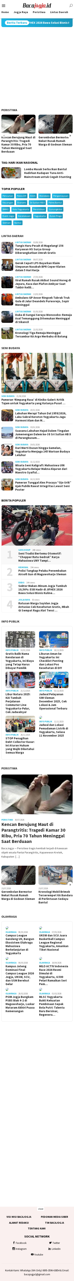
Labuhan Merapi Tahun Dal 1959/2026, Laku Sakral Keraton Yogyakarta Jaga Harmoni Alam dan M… (40, 417)
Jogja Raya (24, 599)
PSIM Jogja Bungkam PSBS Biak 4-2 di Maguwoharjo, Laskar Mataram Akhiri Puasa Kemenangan (20, 1004)
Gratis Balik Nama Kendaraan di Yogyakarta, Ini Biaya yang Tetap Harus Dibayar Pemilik (20, 661)
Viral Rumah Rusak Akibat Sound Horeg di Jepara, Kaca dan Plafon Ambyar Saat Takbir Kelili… (43, 284)
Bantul (17, 222)
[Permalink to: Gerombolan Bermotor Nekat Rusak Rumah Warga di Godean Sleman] (55, 124)
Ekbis (21, 582)
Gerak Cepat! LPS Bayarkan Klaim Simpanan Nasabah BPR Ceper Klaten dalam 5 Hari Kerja (40, 266)
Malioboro (44, 195)
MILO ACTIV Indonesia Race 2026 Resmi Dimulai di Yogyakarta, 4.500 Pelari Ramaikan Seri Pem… (53, 975)
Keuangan (8, 202)
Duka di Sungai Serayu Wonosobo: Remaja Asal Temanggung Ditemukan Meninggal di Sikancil (43, 318)
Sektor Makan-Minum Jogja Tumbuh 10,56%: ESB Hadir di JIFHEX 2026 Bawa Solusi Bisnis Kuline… (42, 589)
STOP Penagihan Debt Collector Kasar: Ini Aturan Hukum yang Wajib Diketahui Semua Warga (20, 745)
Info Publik (10, 621)
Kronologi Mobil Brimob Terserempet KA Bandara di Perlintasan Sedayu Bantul (55, 897)
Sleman (6, 222)
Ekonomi (21, 202)
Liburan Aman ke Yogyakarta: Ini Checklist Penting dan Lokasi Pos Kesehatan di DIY (51, 661)
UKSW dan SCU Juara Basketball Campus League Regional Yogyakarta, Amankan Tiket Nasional (53, 942)
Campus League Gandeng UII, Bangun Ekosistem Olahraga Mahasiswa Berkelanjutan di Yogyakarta (20, 944)
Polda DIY (21, 195)
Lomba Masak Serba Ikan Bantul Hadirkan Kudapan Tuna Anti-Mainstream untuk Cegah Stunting (47, 173)
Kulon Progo (56, 215)
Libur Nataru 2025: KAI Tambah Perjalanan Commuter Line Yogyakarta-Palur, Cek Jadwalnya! (18, 703)
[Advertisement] (37, 68)
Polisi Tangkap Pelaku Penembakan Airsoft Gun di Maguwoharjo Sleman (42, 572)
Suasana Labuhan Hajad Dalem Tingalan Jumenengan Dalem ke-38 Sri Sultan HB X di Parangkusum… (43, 434)
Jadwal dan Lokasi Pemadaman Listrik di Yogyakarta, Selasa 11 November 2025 (53, 730)
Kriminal (23, 567)
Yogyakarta (40, 215)
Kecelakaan (24, 215)
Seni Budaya (10, 348)
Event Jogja (8, 215)
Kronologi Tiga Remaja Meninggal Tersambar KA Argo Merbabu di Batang (41, 334)
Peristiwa (9, 110)
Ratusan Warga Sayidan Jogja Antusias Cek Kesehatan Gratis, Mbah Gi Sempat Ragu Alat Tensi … (43, 607)
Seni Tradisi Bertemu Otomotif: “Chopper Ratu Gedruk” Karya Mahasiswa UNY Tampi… (39, 557)
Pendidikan (39, 209)
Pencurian (8, 195)
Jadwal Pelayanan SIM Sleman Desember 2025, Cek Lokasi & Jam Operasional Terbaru (53, 701)
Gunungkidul (55, 209)
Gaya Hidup (24, 550)
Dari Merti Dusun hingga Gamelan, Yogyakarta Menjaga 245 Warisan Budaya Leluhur (42, 451)
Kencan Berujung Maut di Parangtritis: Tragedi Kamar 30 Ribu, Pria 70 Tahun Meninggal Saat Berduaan (18, 144)
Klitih (33, 195)
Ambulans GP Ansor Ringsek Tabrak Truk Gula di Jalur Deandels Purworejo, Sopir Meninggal (42, 301)
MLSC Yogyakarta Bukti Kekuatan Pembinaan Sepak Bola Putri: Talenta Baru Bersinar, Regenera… (52, 1005)
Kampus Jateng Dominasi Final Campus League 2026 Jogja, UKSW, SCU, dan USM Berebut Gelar (20, 975)
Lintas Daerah (12, 236)
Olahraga (9, 916)
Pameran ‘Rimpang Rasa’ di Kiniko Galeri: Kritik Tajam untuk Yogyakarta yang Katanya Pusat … (33, 401)
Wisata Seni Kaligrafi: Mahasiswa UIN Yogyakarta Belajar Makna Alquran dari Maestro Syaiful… (41, 469)
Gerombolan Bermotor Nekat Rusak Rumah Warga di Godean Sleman (55, 141)
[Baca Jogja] (37, 5)
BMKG (6, 209)
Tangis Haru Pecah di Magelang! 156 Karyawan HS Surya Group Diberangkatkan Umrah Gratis (39, 249)
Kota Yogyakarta (21, 209)
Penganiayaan (60, 195)
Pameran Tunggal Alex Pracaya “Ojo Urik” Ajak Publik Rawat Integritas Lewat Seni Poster (43, 486)
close (40, 1208)
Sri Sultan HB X (37, 202)
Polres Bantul (55, 202)
